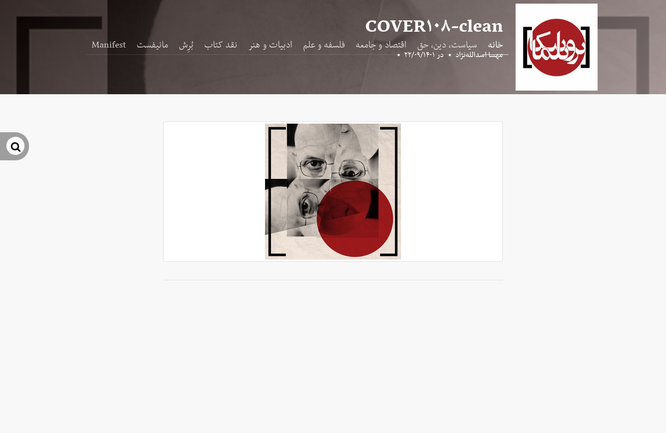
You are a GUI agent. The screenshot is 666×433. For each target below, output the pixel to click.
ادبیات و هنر (270, 45)
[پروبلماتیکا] (557, 47)
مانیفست (152, 45)
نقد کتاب (220, 45)
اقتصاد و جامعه (381, 45)
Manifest (109, 45)
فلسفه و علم (324, 45)
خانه (495, 45)
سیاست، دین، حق (447, 45)
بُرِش (186, 45)
